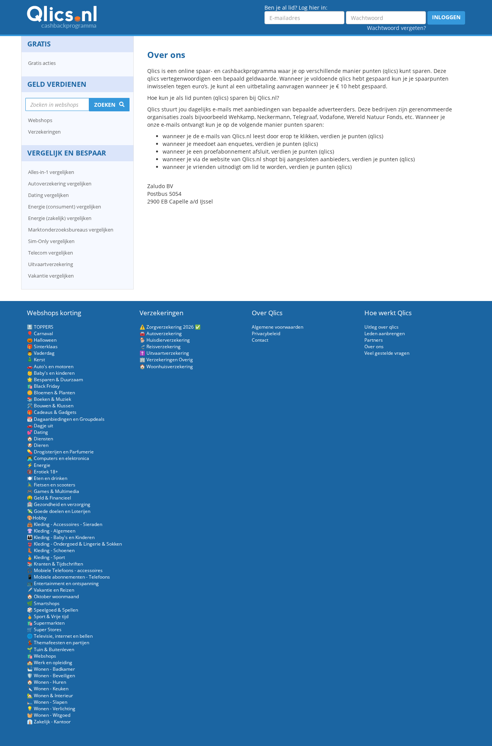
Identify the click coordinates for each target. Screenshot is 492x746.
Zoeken (104, 104)
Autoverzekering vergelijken (59, 183)
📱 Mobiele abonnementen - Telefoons (68, 577)
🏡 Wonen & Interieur (50, 695)
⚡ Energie (38, 465)
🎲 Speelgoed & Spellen (52, 610)
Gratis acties (42, 63)
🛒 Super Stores (44, 629)
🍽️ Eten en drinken (47, 478)
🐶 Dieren (37, 445)
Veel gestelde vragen (386, 353)
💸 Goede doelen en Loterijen (58, 511)
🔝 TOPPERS (40, 327)
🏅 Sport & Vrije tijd (47, 616)
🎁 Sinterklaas (42, 346)
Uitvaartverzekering (50, 264)
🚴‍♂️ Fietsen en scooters (51, 484)
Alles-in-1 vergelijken (51, 172)
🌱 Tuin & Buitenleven (50, 649)
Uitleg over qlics (381, 327)
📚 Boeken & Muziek (49, 399)
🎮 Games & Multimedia (53, 491)
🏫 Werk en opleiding (49, 662)
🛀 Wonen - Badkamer (51, 669)
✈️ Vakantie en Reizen (50, 590)
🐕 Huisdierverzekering (165, 340)
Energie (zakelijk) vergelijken (59, 218)
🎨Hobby (37, 517)
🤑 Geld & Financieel (49, 498)
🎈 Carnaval (40, 333)
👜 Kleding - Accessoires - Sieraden (64, 524)
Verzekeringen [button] (44, 131)
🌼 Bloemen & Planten (51, 392)
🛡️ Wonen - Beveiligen (51, 675)
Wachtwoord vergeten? (396, 27)
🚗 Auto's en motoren (50, 366)
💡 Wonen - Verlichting (51, 708)
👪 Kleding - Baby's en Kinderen (61, 537)
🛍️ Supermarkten (46, 623)
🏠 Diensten (40, 438)
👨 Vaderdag (41, 353)
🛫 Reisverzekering (160, 346)
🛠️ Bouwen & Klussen (50, 405)
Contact (260, 340)
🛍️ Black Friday (43, 386)
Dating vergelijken (48, 195)
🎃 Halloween (42, 340)
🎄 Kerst (36, 359)
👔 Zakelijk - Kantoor (49, 721)
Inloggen (446, 17)
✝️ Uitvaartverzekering (164, 353)
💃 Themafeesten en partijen (58, 642)
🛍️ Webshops (41, 656)
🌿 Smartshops (43, 603)
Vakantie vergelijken (51, 275)
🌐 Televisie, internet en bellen (60, 636)
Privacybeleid (266, 333)
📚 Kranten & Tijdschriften (55, 564)
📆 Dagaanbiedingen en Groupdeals (66, 419)
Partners (373, 340)
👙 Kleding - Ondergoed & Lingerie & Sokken (74, 544)
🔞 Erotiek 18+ (42, 471)
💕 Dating (37, 432)
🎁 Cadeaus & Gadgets (51, 412)
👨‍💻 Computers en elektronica (58, 458)
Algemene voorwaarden (277, 327)
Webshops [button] (40, 120)
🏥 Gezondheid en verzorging (58, 504)
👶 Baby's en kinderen (51, 373)
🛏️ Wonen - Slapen (47, 702)
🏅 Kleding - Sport (46, 557)
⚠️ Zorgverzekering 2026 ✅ (170, 327)
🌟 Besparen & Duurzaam (55, 379)
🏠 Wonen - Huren (46, 682)
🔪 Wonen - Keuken (47, 688)
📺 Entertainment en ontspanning (63, 583)
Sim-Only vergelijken (51, 241)
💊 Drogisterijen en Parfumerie (60, 451)
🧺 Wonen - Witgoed (48, 715)
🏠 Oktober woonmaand (53, 596)
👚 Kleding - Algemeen (51, 531)
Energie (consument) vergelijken (64, 206)
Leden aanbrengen (384, 333)
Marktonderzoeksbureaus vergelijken (70, 229)
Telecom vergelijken (50, 252)
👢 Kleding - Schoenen (51, 550)
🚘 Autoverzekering (161, 333)
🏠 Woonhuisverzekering (166, 366)
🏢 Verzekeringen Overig (166, 359)
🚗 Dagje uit (40, 425)
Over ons (374, 346)
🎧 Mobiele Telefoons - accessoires (65, 570)
